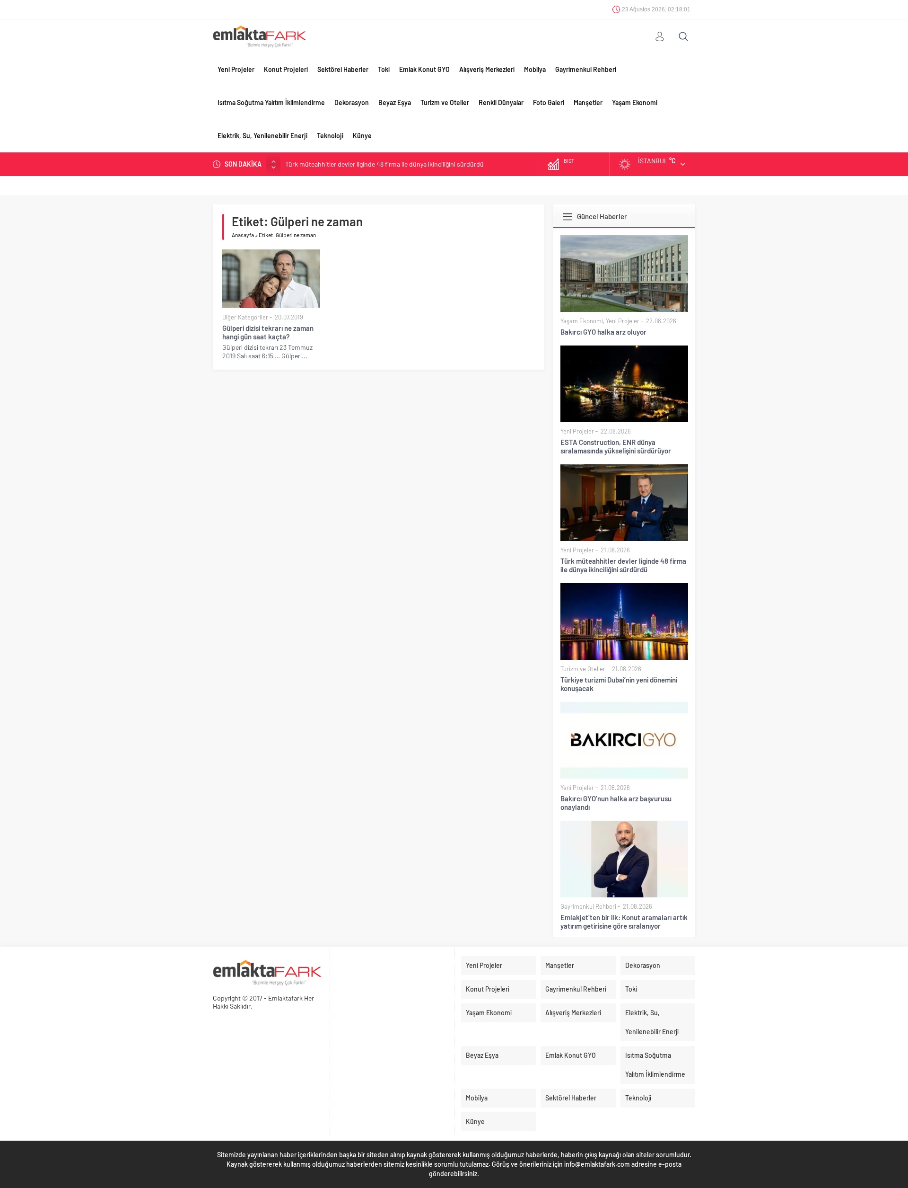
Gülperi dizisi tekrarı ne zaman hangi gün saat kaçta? (268, 332)
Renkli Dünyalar (501, 102)
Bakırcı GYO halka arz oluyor (603, 332)
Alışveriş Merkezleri (487, 69)
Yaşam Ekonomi (634, 102)
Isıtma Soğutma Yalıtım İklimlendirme (271, 102)
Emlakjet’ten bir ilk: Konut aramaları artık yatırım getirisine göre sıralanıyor (624, 921)
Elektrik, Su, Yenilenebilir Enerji (262, 136)
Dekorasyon (351, 102)
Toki (384, 69)
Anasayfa (243, 234)
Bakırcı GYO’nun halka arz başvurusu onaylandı (616, 802)
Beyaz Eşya (394, 102)
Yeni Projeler (236, 69)
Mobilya (535, 69)
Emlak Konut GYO (424, 69)
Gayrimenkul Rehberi (585, 69)
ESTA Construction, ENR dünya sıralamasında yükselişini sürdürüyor (615, 446)
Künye (362, 136)
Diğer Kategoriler (245, 317)
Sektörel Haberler (342, 69)
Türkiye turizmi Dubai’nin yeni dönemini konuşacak (618, 683)
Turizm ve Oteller (444, 102)
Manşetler (588, 102)
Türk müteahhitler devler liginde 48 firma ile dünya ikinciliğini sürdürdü (384, 164)
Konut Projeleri (286, 69)
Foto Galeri (548, 102)
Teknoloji (330, 136)
